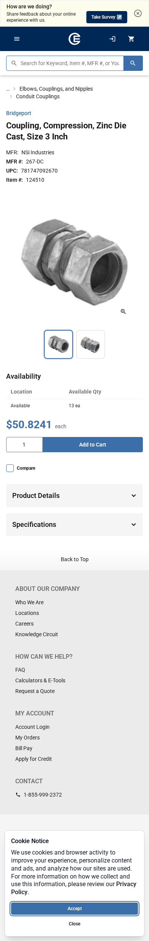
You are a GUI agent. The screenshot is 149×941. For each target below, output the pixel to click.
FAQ (20, 670)
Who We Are (29, 602)
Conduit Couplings (38, 96)
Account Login (32, 727)
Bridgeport (18, 113)
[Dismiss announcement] (138, 13)
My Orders (27, 738)
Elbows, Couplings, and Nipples (56, 89)
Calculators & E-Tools (40, 680)
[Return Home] (74, 39)
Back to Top (75, 559)
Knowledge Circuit (36, 634)
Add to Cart (92, 445)
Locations (27, 613)
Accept (75, 908)
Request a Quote (35, 691)
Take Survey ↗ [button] (106, 17)
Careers (24, 624)
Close (74, 924)
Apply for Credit (33, 759)
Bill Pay (23, 748)
